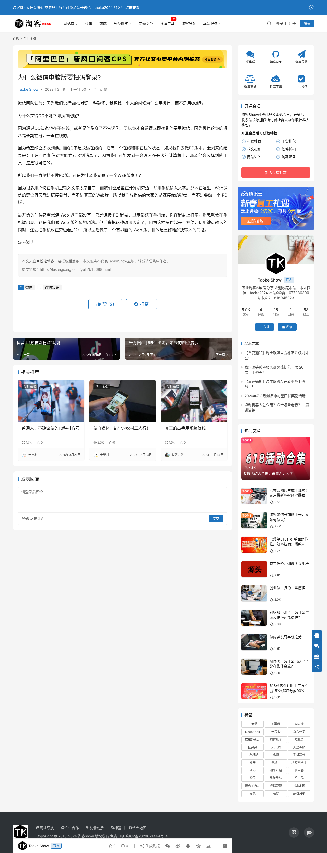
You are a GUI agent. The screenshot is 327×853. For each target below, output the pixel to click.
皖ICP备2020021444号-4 (146, 836)
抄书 (253, 762)
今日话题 (100, 89)
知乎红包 (276, 770)
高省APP (299, 793)
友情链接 (96, 828)
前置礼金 (276, 739)
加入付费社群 (276, 172)
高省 (276, 793)
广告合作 (72, 828)
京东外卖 (299, 732)
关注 (267, 327)
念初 (276, 755)
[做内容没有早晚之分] (254, 642)
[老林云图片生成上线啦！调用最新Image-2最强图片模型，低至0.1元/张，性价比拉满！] (254, 496)
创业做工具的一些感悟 (287, 588)
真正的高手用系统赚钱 (185, 428)
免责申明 (117, 836)
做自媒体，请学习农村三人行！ (121, 428)
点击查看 (132, 7)
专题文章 (146, 23)
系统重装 (276, 778)
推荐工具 (167, 23)
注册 (292, 23)
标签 (117, 828)
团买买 (252, 747)
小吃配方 (253, 755)
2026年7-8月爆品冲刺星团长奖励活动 (275, 396)
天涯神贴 (299, 747)
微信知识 (52, 287)
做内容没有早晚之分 (286, 636)
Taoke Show (28, 89)
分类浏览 (121, 23)
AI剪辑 (275, 724)
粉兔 (253, 778)
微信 (22, 103)
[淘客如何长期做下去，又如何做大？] (254, 520)
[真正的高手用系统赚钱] (194, 400)
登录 (279, 23)
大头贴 (276, 747)
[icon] (294, 832)
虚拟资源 (276, 786)
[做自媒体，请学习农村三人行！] (122, 400)
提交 (216, 519)
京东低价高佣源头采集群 (289, 563)
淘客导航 (189, 23)
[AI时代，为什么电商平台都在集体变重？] (254, 667)
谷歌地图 (299, 786)
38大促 (253, 724)
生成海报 (152, 846)
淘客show (86, 836)
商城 (103, 23)
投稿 (307, 23)
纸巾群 (299, 778)
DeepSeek (252, 732)
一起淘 (276, 732)
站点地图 (139, 828)
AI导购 (299, 724)
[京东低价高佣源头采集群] (254, 569)
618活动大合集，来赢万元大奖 (268, 473)
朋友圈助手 (299, 762)
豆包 (253, 793)
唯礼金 (299, 739)
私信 (289, 327)
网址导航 (47, 828)
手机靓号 (299, 755)
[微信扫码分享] (167, 845)
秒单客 (299, 770)
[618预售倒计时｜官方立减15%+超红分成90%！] (254, 691)
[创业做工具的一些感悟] (254, 593)
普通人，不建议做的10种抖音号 (50, 428)
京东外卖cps (253, 739)
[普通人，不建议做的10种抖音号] (51, 400)
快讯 (88, 23)
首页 (16, 38)
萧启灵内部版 (254, 786)
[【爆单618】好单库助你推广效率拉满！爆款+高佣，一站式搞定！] (254, 545)
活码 (253, 770)
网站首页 (71, 23)
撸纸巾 (276, 762)
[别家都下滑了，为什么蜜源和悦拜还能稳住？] (254, 618)
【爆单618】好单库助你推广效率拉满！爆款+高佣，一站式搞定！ (289, 544)
